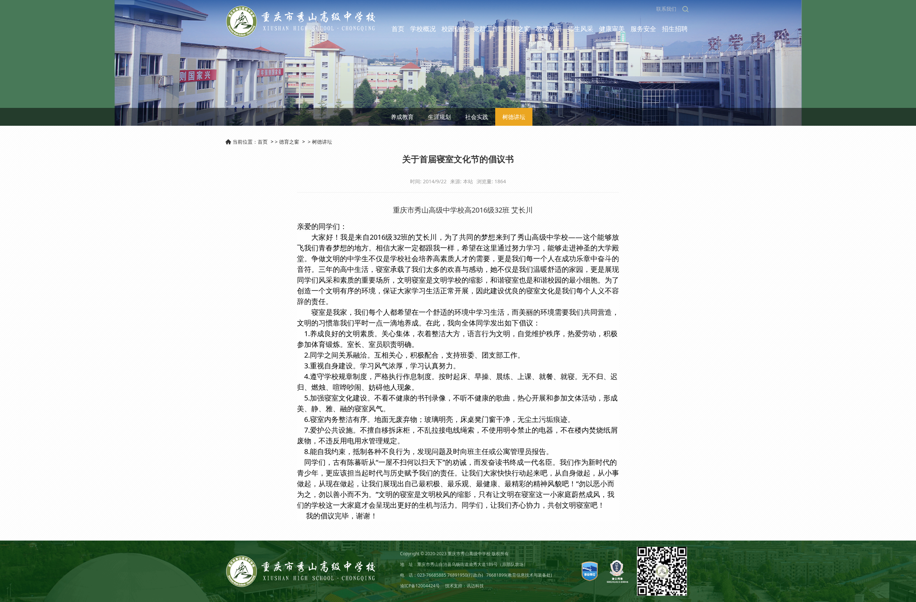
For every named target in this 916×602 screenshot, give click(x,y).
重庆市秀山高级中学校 (469, 554)
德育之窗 (517, 28)
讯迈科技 (475, 586)
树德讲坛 (513, 117)
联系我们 (666, 8)
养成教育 (402, 117)
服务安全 (643, 28)
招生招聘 (675, 28)
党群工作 (486, 28)
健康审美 (612, 28)
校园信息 (454, 28)
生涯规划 (439, 117)
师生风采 (580, 28)
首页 (397, 28)
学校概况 (423, 28)
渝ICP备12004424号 (420, 586)
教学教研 (549, 28)
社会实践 (476, 117)
